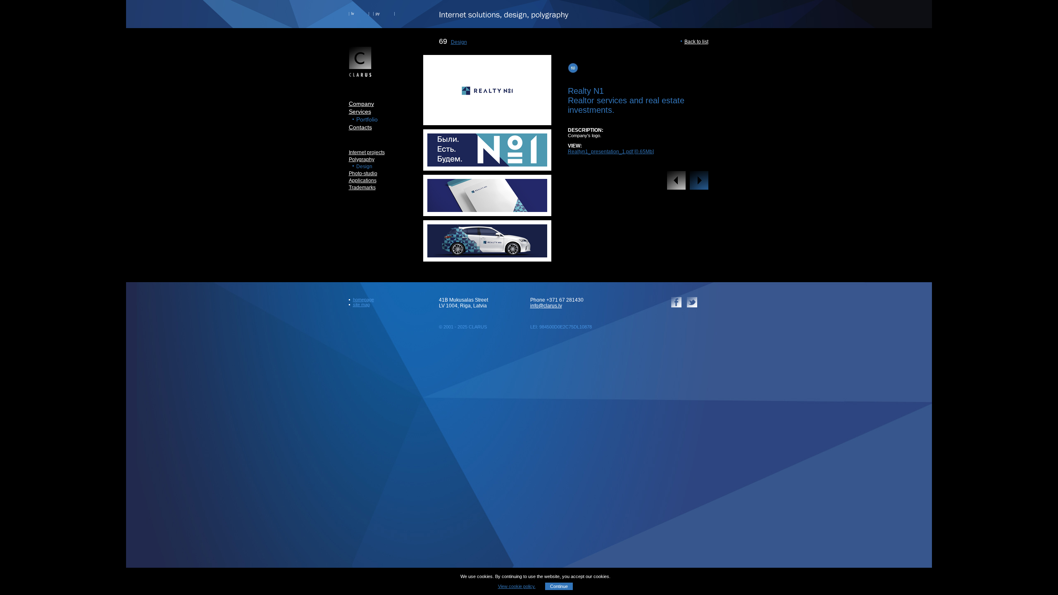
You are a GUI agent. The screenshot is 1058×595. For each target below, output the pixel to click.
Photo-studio (363, 173)
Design (459, 42)
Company (361, 103)
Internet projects (367, 152)
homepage (363, 299)
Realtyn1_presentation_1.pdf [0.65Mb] (611, 152)
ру (378, 14)
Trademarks (362, 187)
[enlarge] (487, 118)
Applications (362, 180)
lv (352, 14)
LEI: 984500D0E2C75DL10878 (561, 326)
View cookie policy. (517, 586)
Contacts (360, 127)
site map (361, 304)
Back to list (696, 42)
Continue (559, 586)
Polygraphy (361, 159)
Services (360, 111)
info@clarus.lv (546, 306)
